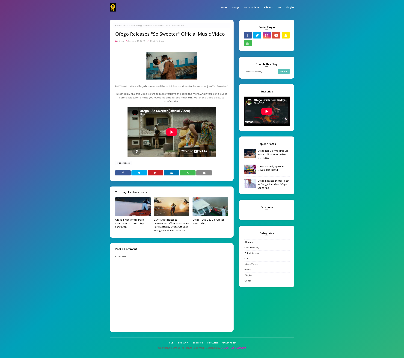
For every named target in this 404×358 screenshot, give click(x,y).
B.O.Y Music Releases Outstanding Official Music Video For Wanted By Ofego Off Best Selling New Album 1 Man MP (171, 225)
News (248, 269)
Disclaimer (212, 343)
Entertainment (252, 253)
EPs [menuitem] (279, 7)
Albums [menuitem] (268, 7)
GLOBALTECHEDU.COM (233, 347)
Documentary (252, 247)
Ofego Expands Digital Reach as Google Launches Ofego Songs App (273, 184)
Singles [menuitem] (290, 7)
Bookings (198, 343)
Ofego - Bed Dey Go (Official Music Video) (208, 221)
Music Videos (129, 25)
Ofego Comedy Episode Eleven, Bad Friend (271, 168)
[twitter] (257, 35)
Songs (248, 280)
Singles (248, 275)
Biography (183, 343)
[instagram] (267, 35)
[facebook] (248, 35)
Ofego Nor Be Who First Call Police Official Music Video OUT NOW (273, 154)
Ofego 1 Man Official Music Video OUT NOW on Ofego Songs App (130, 223)
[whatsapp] (248, 43)
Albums (249, 242)
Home (118, 25)
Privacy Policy (229, 343)
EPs (246, 258)
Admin (120, 41)
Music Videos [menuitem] (251, 7)
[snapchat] (286, 35)
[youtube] (276, 35)
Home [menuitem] (223, 7)
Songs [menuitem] (235, 7)
